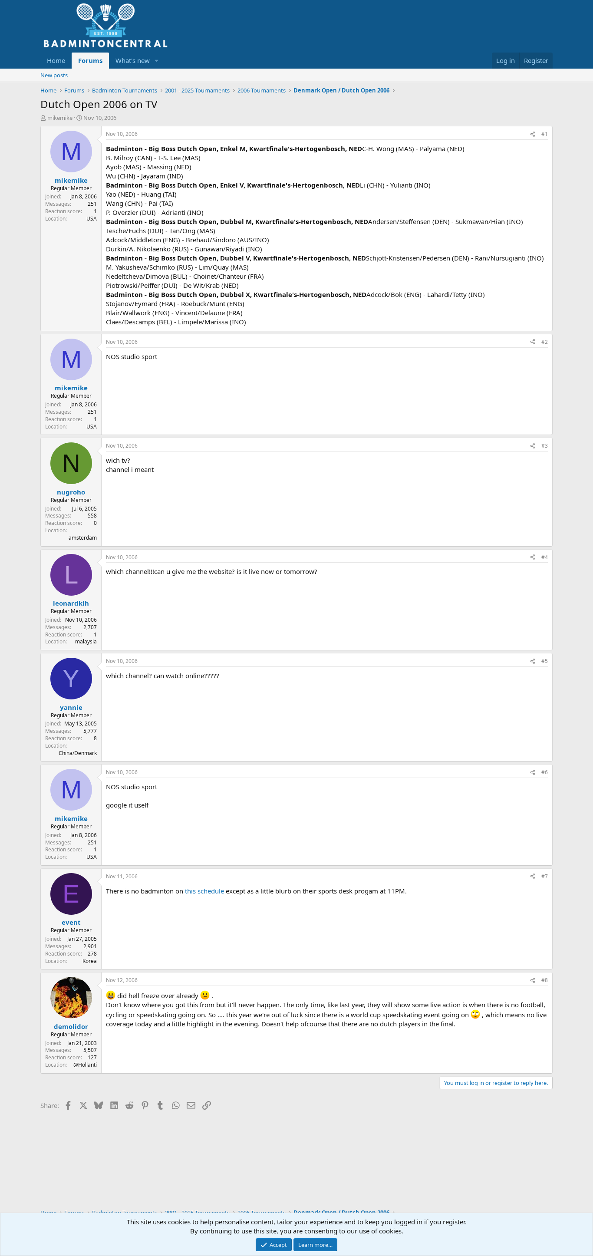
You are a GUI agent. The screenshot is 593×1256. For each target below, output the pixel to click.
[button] (157, 61)
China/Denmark (78, 753)
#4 (544, 557)
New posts (54, 75)
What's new (132, 60)
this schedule (205, 891)
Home (56, 60)
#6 (544, 772)
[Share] (532, 134)
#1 (544, 134)
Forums (90, 60)
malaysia (86, 641)
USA (91, 218)
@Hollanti (85, 1064)
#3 (544, 445)
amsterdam (83, 537)
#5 (544, 661)
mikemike (59, 118)
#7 (544, 876)
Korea (89, 961)
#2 (544, 342)
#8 (544, 980)
